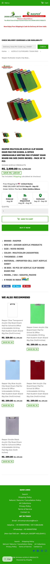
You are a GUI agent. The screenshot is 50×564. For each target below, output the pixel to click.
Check (43, 47)
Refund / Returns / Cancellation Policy (25, 500)
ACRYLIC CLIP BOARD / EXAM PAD (24, 51)
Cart (46, 3)
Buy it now (25, 228)
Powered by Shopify (24, 560)
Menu (7, 3)
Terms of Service (25, 509)
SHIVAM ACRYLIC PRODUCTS (27, 557)
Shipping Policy (25, 497)
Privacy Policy (25, 506)
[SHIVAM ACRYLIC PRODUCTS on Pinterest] (42, 551)
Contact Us (25, 512)
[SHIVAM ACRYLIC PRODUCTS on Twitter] (34, 551)
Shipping (17, 176)
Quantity (5, 207)
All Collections (25, 503)
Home (4, 51)
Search (25, 494)
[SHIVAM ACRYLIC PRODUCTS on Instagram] (46, 551)
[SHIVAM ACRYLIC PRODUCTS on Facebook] (38, 551)
